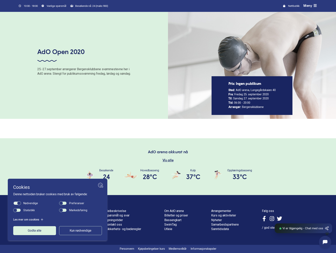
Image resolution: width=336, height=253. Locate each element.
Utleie (168, 229)
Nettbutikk (293, 5)
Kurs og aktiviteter (223, 215)
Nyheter (216, 220)
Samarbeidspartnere (225, 224)
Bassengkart (172, 220)
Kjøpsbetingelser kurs (151, 248)
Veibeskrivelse (116, 211)
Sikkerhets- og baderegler (123, 229)
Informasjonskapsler (203, 248)
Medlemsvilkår (178, 248)
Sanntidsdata (220, 229)
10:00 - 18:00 (30, 5)
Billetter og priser (176, 215)
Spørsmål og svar (118, 215)
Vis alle (168, 160)
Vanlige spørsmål (56, 5)
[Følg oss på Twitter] (279, 219)
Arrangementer (221, 211)
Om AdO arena (174, 211)
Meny (308, 6)
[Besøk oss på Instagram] (272, 219)
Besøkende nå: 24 (91, 5)
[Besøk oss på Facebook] (265, 219)
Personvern (127, 248)
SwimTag (170, 224)
